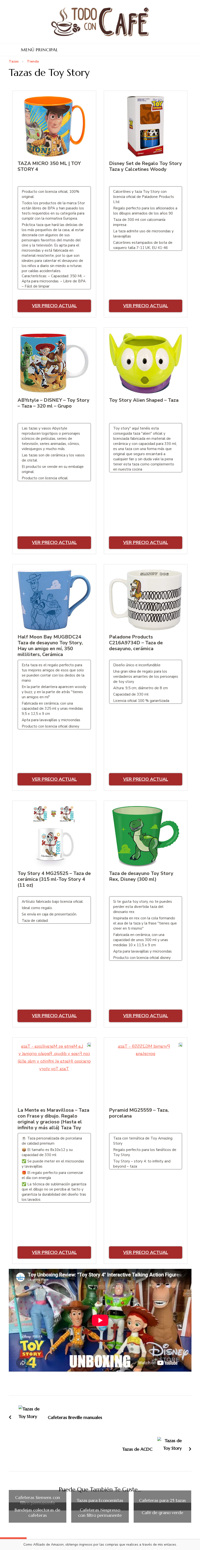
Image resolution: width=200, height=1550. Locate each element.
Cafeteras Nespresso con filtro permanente (100, 1512)
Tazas (14, 61)
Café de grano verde (162, 1512)
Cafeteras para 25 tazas (162, 1500)
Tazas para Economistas (100, 1500)
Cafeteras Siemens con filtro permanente (37, 1500)
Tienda (33, 61)
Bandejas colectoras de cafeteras (37, 1512)
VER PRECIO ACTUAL (54, 306)
